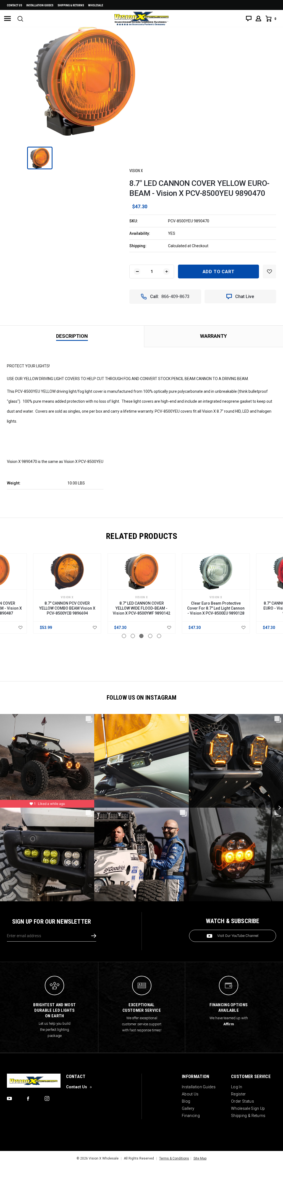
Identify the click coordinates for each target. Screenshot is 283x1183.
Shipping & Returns (70, 5)
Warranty (213, 336)
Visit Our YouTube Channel (237, 936)
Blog (186, 1101)
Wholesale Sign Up (248, 1108)
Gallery (188, 1108)
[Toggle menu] (7, 18)
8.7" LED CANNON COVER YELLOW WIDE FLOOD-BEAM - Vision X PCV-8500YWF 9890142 (141, 608)
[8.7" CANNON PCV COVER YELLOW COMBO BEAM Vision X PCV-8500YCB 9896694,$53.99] (67, 571)
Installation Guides (199, 1087)
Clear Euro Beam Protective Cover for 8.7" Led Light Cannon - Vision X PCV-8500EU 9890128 (216, 608)
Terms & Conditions (174, 1158)
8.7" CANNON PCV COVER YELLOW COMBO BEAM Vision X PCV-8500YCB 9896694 (67, 608)
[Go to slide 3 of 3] (141, 636)
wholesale (95, 5)
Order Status (242, 1101)
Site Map (199, 1158)
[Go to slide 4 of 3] (150, 636)
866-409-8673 (175, 296)
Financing (191, 1115)
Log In (236, 1087)
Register (238, 1094)
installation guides (39, 5)
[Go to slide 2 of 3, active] (133, 636)
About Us (190, 1094)
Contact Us (14, 5)
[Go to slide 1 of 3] (124, 636)
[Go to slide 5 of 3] (159, 636)
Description (72, 336)
